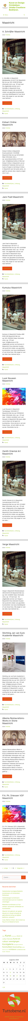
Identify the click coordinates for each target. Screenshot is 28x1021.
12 (10, 972)
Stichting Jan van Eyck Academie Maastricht (13, 634)
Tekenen (8, 951)
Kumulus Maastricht (12, 287)
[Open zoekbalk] (24, 15)
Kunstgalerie (7, 944)
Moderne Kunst (5, 949)
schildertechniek (21, 949)
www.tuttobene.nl (14, 1018)
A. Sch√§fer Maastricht (13, 31)
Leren (23, 947)
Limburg (17, 109)
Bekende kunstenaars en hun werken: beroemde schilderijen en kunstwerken (13, 906)
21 (17, 976)
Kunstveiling (17, 947)
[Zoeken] (23, 877)
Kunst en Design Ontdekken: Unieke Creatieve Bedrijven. (17, 6)
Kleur (3, 936)
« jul (3, 987)
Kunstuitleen (7, 947)
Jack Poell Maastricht (12, 197)
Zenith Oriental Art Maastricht (11, 452)
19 (10, 976)
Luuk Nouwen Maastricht (9, 379)
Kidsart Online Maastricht (9, 123)
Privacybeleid (19, 1016)
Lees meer (7, 103)
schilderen (12, 949)
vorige (5, 868)
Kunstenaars (14, 936)
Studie (3, 951)
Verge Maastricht (10, 544)
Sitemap (12, 1016)
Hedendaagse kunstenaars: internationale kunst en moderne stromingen (12, 900)
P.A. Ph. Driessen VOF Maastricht (13, 796)
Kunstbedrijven (9, 109)
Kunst (6, 113)
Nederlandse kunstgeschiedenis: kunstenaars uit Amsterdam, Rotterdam (12, 893)
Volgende (20, 868)
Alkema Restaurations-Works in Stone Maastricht (13, 721)
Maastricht (5, 111)
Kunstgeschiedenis (18, 944)
